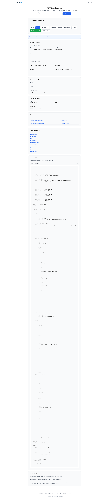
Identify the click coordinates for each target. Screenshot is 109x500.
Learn (45, 493)
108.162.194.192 (65, 123)
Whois (32, 27)
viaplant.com (33, 136)
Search (67, 14)
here (59, 36)
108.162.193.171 (64, 120)
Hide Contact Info (36, 30)
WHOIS (60, 2)
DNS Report (51, 493)
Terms (64, 493)
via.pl (31, 138)
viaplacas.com (33, 151)
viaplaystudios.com (34, 142)
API (57, 493)
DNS (69, 2)
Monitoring (86, 2)
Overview (40, 493)
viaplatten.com (33, 149)
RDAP (65, 2)
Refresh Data (46, 30)
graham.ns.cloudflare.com (37, 120)
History (74, 27)
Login (91, 2)
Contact (69, 493)
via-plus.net (32, 132)
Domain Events (79, 2)
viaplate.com (33, 148)
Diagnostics (67, 27)
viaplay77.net (33, 146)
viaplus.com (33, 140)
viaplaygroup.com (34, 144)
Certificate (53, 27)
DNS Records (45, 27)
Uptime (72, 2)
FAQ (60, 493)
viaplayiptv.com (33, 134)
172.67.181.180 (39, 25)
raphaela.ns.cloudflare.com (37, 123)
